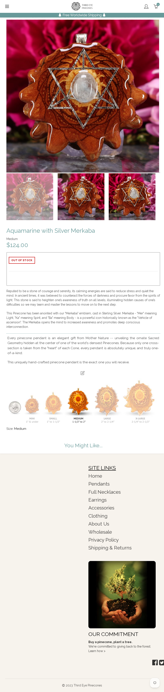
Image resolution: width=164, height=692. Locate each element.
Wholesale (100, 532)
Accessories (101, 508)
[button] (155, 662)
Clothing (97, 516)
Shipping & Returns (110, 548)
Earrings (97, 500)
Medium (20, 429)
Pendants (99, 484)
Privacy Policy (103, 540)
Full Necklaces (104, 492)
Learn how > (96, 651)
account (146, 6)
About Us (98, 524)
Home (95, 476)
